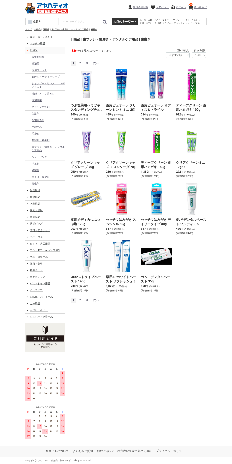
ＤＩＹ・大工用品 (40, 243)
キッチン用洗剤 (40, 106)
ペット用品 (36, 236)
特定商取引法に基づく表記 (134, 451)
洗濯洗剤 (37, 100)
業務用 (35, 63)
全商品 (37, 29)
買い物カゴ (198, 6)
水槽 (150, 20)
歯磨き (94, 29)
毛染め (35, 133)
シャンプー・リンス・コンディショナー (48, 85)
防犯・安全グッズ (40, 230)
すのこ (157, 20)
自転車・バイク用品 (41, 296)
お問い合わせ (105, 451)
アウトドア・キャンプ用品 (45, 250)
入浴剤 (35, 113)
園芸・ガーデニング (41, 36)
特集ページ (36, 270)
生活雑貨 (35, 190)
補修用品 (35, 197)
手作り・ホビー (39, 310)
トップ (28, 29)
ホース (143, 20)
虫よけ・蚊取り (40, 177)
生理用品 (37, 126)
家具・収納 (36, 210)
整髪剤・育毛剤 (40, 140)
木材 (142, 23)
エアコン (175, 20)
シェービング (39, 157)
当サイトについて (57, 451)
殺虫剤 (35, 183)
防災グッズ (36, 223)
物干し (149, 23)
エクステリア (37, 276)
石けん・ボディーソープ (46, 76)
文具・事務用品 (39, 256)
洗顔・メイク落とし (43, 93)
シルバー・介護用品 (41, 316)
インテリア (36, 290)
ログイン (181, 7)
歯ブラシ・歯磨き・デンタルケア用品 (69, 29)
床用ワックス (39, 70)
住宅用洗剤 (38, 120)
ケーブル (195, 23)
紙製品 (35, 170)
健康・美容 (36, 263)
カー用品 (35, 303)
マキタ (165, 20)
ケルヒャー (197, 20)
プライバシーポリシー (170, 451)
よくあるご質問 (82, 451)
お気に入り (162, 7)
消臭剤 (35, 163)
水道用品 (35, 203)
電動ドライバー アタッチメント (173, 23)
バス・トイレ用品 (40, 283)
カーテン (185, 20)
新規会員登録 (140, 7)
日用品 (46, 29)
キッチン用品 (37, 43)
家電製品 (35, 216)
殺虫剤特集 (38, 56)
